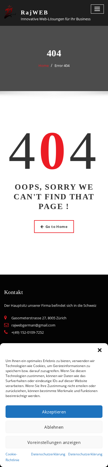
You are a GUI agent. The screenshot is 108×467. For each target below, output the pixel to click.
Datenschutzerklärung (48, 454)
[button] (99, 350)
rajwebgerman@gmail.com (33, 325)
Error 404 (62, 65)
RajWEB (34, 12)
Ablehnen (54, 427)
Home (43, 65)
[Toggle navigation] (97, 9)
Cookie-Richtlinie (12, 457)
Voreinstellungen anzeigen (54, 442)
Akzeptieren (54, 412)
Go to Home (56, 226)
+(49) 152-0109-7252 (27, 332)
